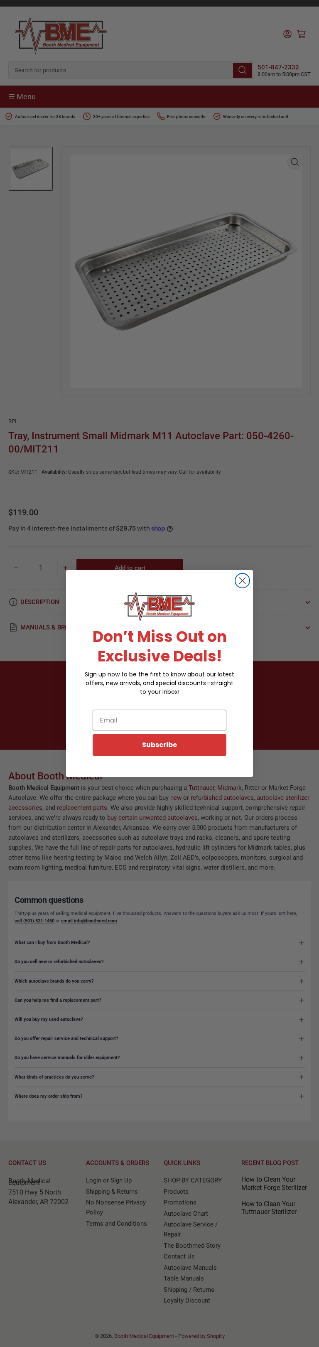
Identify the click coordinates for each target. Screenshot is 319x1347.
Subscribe (159, 745)
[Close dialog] (242, 580)
